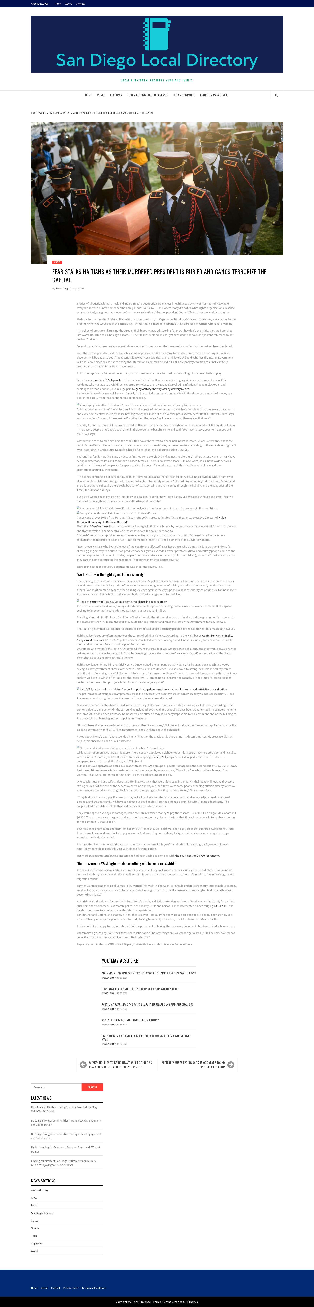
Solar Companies (184, 95)
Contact (80, 3)
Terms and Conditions (94, 1287)
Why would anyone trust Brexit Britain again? (130, 1020)
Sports (35, 1228)
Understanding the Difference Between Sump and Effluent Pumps (65, 1150)
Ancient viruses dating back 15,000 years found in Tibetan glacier (193, 1064)
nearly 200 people (164, 757)
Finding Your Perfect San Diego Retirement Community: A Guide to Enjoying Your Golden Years (64, 1163)
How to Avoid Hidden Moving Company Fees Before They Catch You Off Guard (64, 1109)
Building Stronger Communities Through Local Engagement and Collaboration (66, 1123)
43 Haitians (220, 906)
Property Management (214, 95)
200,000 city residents (103, 526)
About (68, 3)
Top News (116, 95)
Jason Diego (63, 288)
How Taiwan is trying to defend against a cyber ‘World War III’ (140, 989)
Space (34, 1220)
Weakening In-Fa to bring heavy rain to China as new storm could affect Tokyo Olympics (120, 1064)
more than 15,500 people (106, 380)
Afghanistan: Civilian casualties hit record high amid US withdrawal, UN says (149, 973)
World (101, 95)
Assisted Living (39, 1190)
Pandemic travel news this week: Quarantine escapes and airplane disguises (147, 1005)
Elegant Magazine (172, 1301)
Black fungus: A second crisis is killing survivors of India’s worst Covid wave (146, 1037)
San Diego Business (42, 1213)
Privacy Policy (71, 1287)
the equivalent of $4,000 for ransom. (197, 855)
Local (34, 1205)
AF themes (192, 1301)
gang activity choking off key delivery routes (162, 389)
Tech (34, 1236)
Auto (34, 1198)
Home (58, 3)
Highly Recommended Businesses (147, 95)
